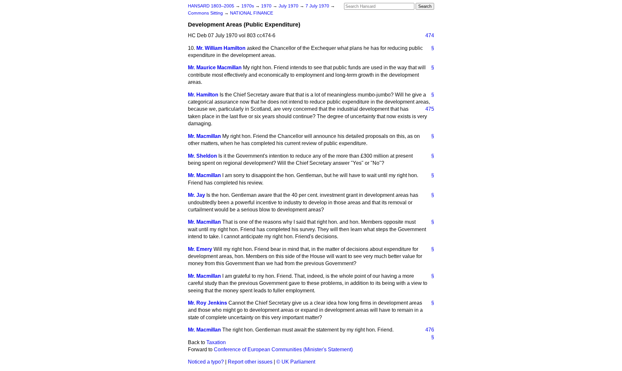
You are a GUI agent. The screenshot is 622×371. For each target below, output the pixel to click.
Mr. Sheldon (202, 156)
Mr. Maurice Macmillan (215, 67)
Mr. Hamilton (203, 94)
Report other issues (250, 362)
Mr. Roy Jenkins (207, 303)
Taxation (216, 342)
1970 (267, 6)
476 (429, 329)
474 (429, 35)
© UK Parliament (295, 362)
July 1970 (289, 6)
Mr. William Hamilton (221, 48)
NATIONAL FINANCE (251, 13)
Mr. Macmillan (204, 136)
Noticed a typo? (206, 362)
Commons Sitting (206, 13)
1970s (248, 6)
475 (429, 109)
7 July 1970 (317, 6)
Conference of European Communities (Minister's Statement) (283, 349)
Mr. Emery (200, 249)
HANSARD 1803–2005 (211, 6)
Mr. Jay (196, 195)
